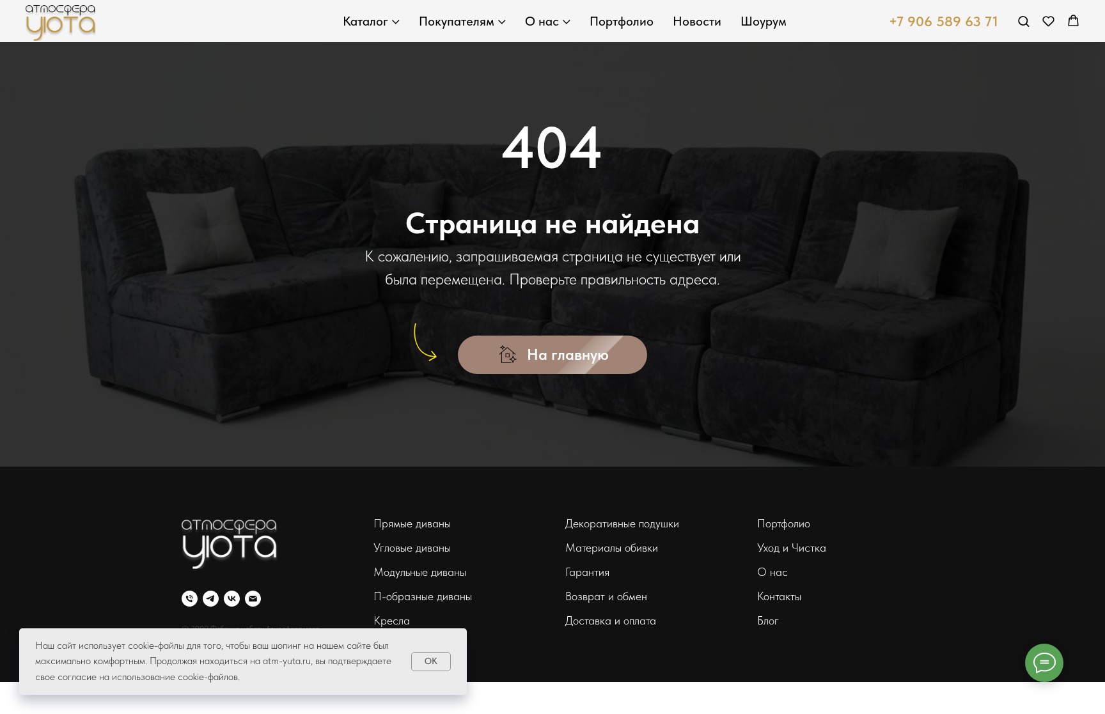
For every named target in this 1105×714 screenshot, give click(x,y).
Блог (768, 620)
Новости (697, 21)
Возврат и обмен (606, 596)
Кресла (391, 620)
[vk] (232, 599)
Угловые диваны (412, 547)
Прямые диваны (412, 523)
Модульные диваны (419, 571)
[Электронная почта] (253, 599)
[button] (1023, 21)
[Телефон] (190, 599)
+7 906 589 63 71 (943, 21)
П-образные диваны (422, 596)
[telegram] (211, 599)
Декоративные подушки (622, 523)
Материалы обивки (611, 547)
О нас (542, 21)
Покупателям (456, 21)
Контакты (779, 596)
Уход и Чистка (791, 547)
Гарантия (587, 571)
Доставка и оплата (610, 620)
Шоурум (764, 21)
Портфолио (622, 21)
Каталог (365, 21)
